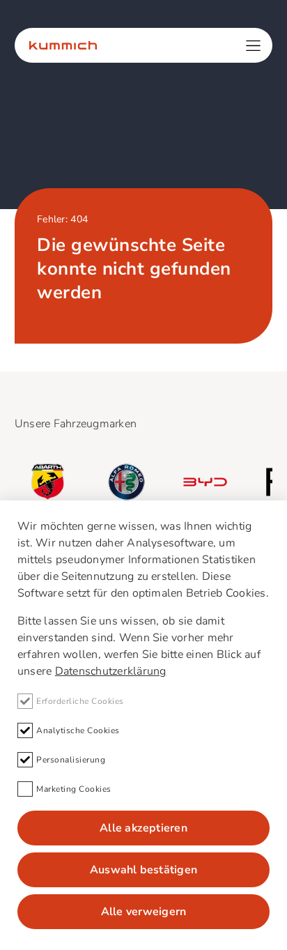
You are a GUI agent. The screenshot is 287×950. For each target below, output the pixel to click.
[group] (48, 482)
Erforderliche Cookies (80, 701)
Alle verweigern (144, 911)
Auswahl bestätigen (143, 870)
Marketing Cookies (73, 789)
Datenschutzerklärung (110, 671)
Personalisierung (70, 759)
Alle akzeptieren (143, 828)
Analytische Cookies (78, 730)
